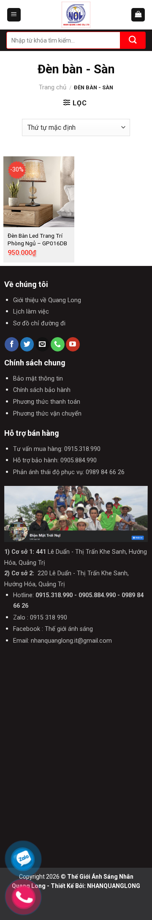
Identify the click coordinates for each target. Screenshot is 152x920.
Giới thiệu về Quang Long (47, 300)
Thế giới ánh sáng (69, 629)
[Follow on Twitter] (27, 344)
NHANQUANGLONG (113, 885)
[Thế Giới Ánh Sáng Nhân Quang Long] (76, 15)
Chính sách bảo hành (42, 390)
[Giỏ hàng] (138, 15)
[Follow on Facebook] (12, 344)
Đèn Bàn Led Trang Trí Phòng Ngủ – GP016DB (37, 239)
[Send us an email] (42, 344)
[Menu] (14, 15)
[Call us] (58, 344)
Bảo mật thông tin (38, 378)
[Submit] (133, 40)
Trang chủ (52, 87)
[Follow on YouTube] (73, 344)
